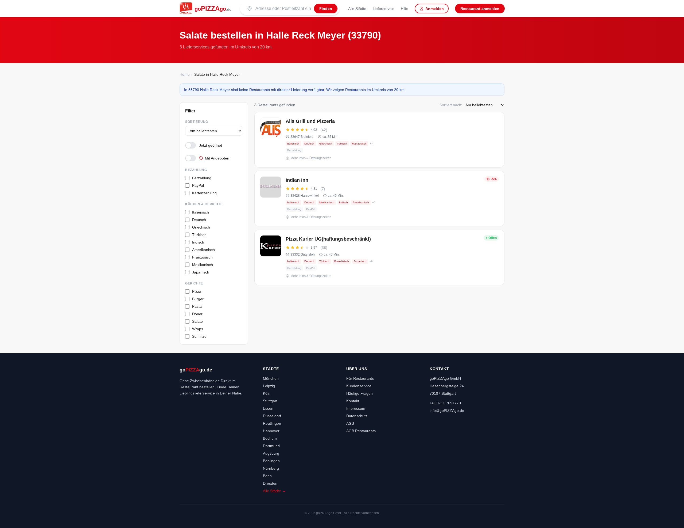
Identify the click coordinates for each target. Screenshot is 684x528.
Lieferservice (383, 8)
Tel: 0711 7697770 (445, 403)
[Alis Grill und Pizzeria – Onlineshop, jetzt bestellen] (379, 139)
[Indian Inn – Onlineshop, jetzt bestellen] (379, 198)
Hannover (271, 431)
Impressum (355, 408)
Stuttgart (270, 401)
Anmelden (434, 8)
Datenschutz (356, 416)
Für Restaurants (360, 378)
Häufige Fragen (359, 393)
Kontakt (352, 401)
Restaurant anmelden (479, 8)
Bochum (270, 438)
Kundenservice (358, 386)
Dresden (270, 483)
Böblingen (271, 461)
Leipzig (269, 386)
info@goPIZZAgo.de (447, 410)
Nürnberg (271, 468)
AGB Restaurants (361, 431)
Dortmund (271, 446)
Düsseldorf (272, 416)
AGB (350, 423)
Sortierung (196, 122)
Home (185, 74)
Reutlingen (272, 423)
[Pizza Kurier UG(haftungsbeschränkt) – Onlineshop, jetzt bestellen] (379, 257)
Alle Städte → (274, 491)
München (271, 378)
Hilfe (404, 8)
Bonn (267, 476)
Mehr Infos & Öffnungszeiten (310, 158)
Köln (266, 393)
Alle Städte (357, 8)
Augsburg (271, 453)
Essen (268, 408)
